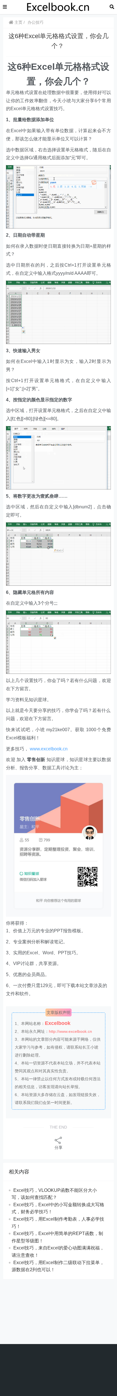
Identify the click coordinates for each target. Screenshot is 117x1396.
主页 (17, 22)
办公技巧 (35, 22)
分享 (58, 1147)
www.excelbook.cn (49, 748)
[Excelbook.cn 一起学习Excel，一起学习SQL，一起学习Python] (58, 6)
